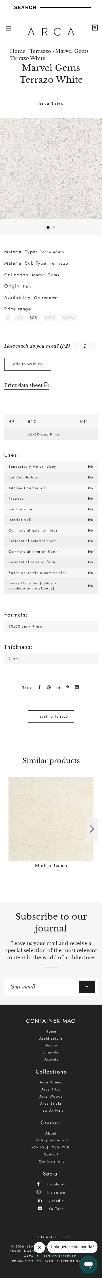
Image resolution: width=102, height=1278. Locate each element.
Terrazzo (40, 51)
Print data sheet (24, 385)
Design (50, 1045)
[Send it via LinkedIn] (57, 687)
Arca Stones (51, 1082)
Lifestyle (51, 1052)
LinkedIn (55, 1200)
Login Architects (51, 1237)
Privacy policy (27, 1261)
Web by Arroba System (67, 1261)
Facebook (55, 1184)
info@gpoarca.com (51, 1140)
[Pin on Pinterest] (67, 687)
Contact (51, 1154)
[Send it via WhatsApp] (48, 687)
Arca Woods (51, 1096)
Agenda (51, 1059)
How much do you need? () (37, 346)
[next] (92, 829)
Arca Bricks (51, 1103)
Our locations (52, 1161)
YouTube (55, 1208)
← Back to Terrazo (51, 716)
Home (18, 51)
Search (25, 7)
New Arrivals (52, 1110)
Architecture (50, 1038)
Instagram (55, 1192)
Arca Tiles (51, 103)
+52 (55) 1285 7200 (51, 1147)
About (51, 1133)
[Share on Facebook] (39, 687)
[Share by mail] (76, 687)
